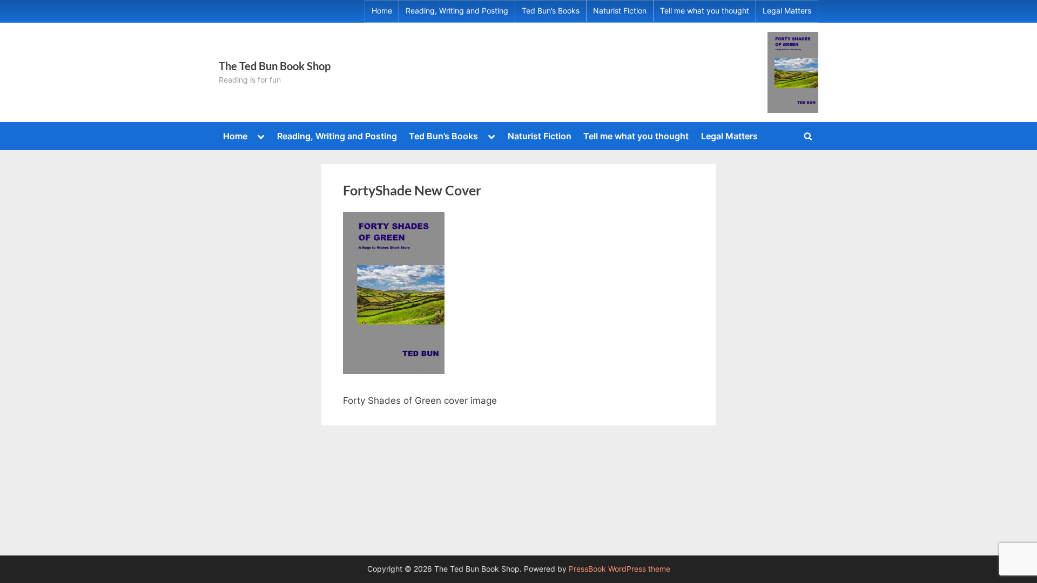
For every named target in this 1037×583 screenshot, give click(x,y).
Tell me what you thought (704, 10)
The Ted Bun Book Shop (275, 65)
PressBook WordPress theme (619, 569)
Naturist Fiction (620, 10)
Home (382, 10)
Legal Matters (787, 10)
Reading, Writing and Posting (457, 10)
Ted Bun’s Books (551, 10)
